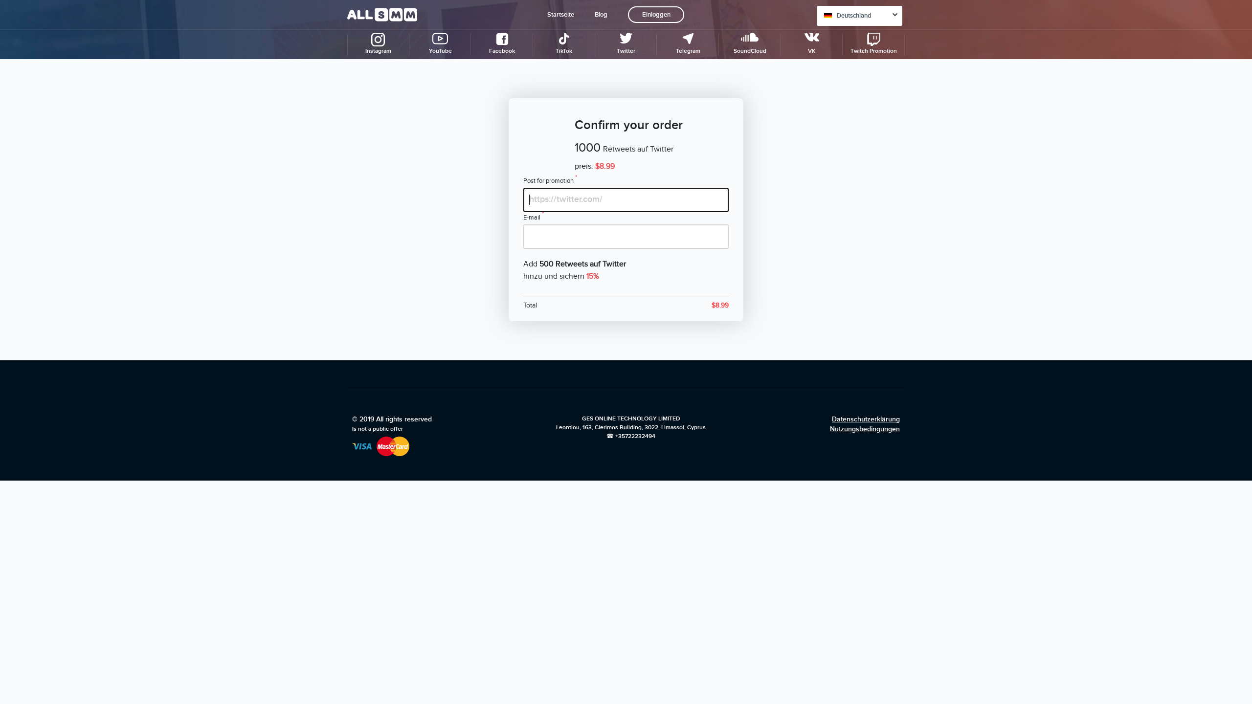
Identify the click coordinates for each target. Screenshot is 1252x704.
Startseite (560, 15)
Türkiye (847, 95)
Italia (843, 205)
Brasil (844, 185)
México (846, 165)
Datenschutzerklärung (866, 419)
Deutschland (854, 16)
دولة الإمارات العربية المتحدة (863, 140)
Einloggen (656, 15)
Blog (601, 15)
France (846, 75)
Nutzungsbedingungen (865, 429)
